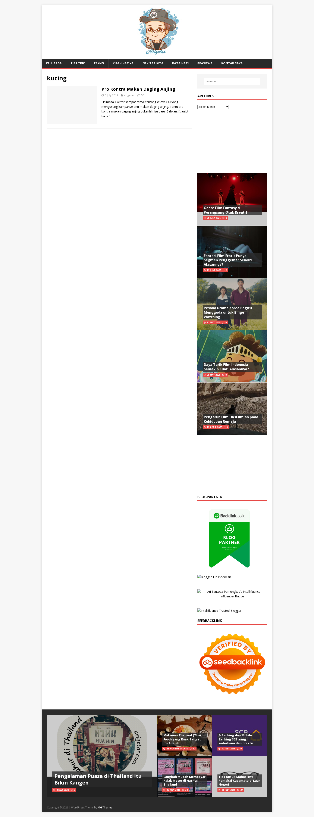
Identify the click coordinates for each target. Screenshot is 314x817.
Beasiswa (205, 63)
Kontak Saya (232, 63)
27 (241, 789)
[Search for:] (232, 81)
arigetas (129, 95)
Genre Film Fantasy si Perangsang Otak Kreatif (225, 210)
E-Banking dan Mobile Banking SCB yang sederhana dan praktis (236, 739)
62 (194, 748)
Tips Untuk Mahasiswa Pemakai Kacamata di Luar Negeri (239, 780)
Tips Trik (77, 63)
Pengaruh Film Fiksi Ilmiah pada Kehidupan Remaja (231, 419)
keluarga (54, 63)
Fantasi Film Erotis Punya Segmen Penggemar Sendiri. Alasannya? (228, 260)
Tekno (99, 63)
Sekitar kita (153, 63)
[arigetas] (157, 56)
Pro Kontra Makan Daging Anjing (138, 89)
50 (142, 95)
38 (186, 789)
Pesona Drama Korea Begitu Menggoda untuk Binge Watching (228, 312)
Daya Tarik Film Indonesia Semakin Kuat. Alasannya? (226, 366)
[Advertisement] (232, 141)
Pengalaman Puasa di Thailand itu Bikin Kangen (98, 779)
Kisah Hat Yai (123, 63)
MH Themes (105, 807)
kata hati (180, 63)
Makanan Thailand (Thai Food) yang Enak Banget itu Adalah (182, 739)
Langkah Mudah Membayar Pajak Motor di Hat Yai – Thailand (184, 780)
